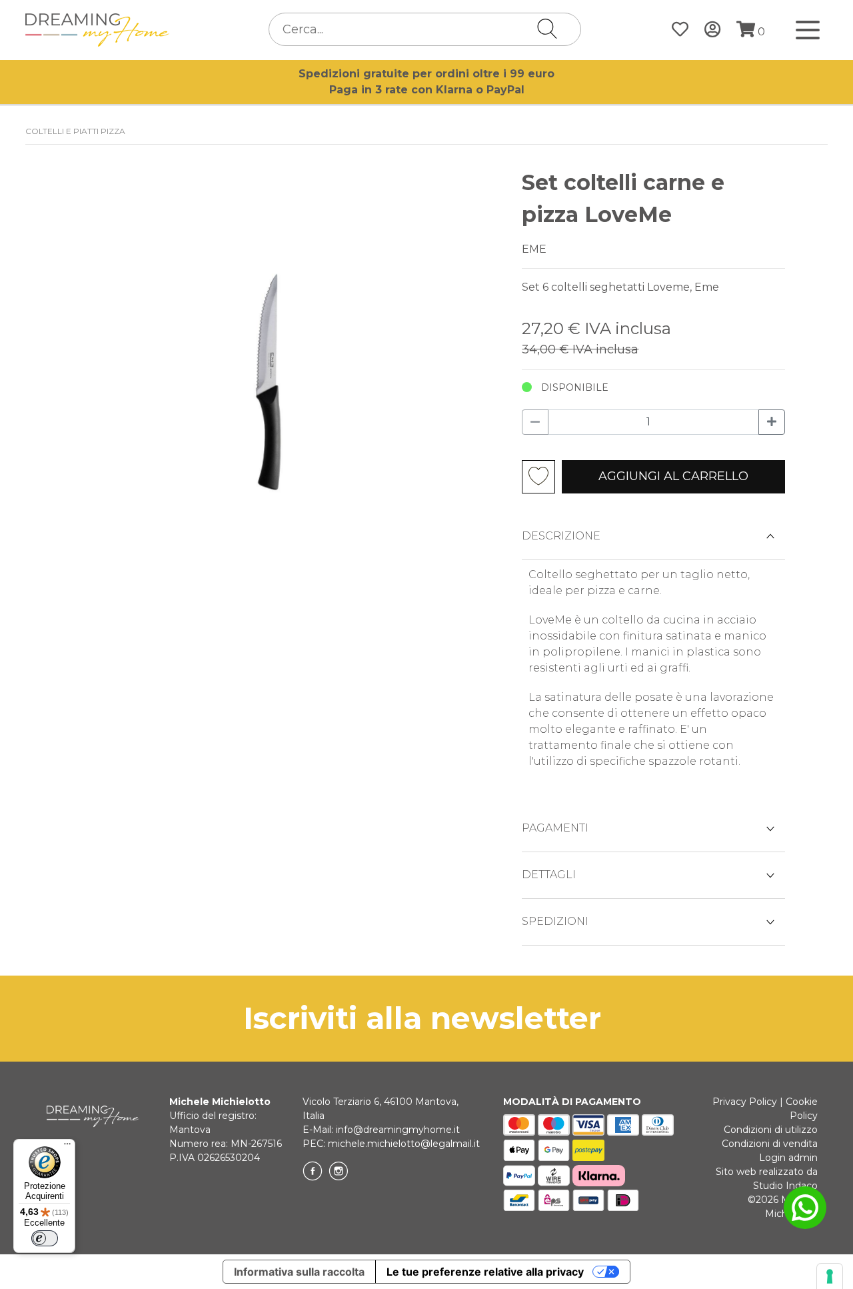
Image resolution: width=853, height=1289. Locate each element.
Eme (534, 249)
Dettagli (549, 874)
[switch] (44, 1238)
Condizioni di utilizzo (771, 1130)
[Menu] (67, 1147)
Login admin (788, 1158)
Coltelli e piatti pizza (75, 131)
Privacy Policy (744, 1102)
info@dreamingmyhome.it (398, 1130)
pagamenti (555, 828)
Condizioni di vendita (770, 1144)
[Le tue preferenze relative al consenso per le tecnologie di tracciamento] (829, 1276)
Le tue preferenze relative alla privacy (485, 1271)
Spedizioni (555, 921)
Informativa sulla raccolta (299, 1271)
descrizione (561, 535)
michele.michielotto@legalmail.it (404, 1144)
